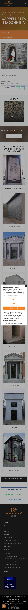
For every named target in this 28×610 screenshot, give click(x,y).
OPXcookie (8, 323)
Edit (14, 303)
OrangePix (20, 323)
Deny (13, 299)
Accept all (14, 308)
